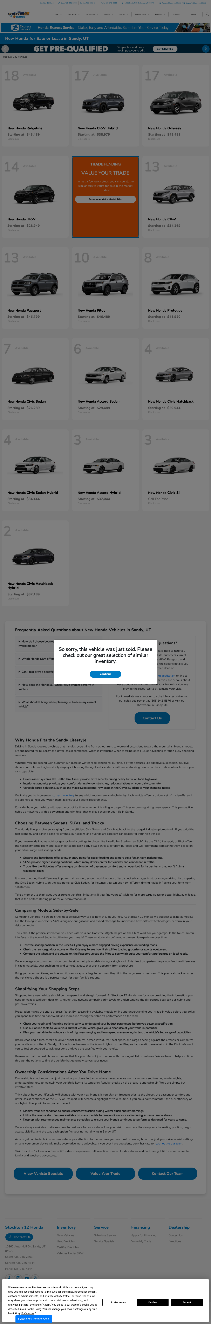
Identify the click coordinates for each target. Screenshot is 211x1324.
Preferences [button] (27, 1313)
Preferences (118, 1302)
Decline (152, 1302)
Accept (187, 1302)
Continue (105, 674)
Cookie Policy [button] (34, 1309)
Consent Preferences (33, 1319)
